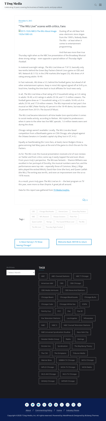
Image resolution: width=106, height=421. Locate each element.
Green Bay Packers (79, 211)
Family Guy (46, 311)
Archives (10, 267)
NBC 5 (54, 325)
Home (59, 410)
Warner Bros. (46, 360)
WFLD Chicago (47, 367)
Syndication (63, 346)
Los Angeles (72, 318)
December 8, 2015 (25, 21)
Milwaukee (88, 318)
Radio (68, 339)
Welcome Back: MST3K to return (72, 242)
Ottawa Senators (59, 217)
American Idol (47, 283)
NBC (33, 217)
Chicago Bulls (90, 297)
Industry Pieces (72, 410)
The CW (44, 353)
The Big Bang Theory (83, 346)
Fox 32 (79, 311)
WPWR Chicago (68, 381)
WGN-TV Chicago (68, 367)
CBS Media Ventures (49, 290)
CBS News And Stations (75, 290)
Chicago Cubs (47, 304)
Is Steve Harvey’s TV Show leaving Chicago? (29, 243)
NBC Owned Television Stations (77, 325)
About (28, 410)
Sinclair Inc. (46, 346)
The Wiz (82, 222)
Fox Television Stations (50, 318)
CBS (33, 211)
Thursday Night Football (54, 227)
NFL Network (44, 217)
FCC (59, 311)
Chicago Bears (47, 297)
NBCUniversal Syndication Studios (55, 332)
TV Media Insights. (62, 190)
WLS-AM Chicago (48, 374)
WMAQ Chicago (48, 381)
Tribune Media (79, 353)
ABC (43, 276)
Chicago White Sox (67, 304)
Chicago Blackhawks (46, 211)
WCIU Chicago (87, 360)
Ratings (49, 222)
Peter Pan (73, 217)
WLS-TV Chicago (70, 374)
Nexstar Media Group (50, 339)
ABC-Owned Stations (60, 276)
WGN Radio (87, 367)
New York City (82, 332)
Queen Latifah (37, 222)
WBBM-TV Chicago (67, 360)
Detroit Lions (63, 211)
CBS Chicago (75, 283)
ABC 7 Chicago (82, 276)
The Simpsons (60, 353)
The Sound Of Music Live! (65, 222)
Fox (69, 311)
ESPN (84, 304)
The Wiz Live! (36, 227)
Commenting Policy (43, 410)
